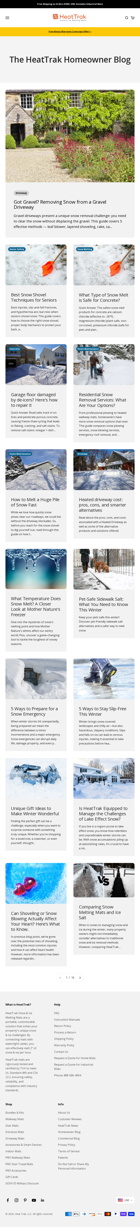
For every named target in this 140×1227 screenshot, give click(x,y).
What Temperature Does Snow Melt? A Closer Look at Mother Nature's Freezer (36, 606)
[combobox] (125, 1200)
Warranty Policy (64, 1045)
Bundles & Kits (14, 1112)
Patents (63, 1157)
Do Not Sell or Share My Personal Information (73, 1166)
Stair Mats (12, 1125)
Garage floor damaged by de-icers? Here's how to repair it (34, 399)
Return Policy (62, 1026)
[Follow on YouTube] (34, 1200)
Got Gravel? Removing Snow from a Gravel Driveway (60, 204)
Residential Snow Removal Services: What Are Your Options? (102, 399)
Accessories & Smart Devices (23, 1145)
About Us (64, 1112)
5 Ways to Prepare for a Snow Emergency (34, 711)
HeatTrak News (68, 1125)
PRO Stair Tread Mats (19, 1164)
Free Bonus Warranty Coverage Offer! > (70, 31)
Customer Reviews (70, 1119)
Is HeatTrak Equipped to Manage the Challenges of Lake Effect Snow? (103, 813)
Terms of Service (69, 1151)
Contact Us (61, 1052)
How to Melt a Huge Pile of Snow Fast (35, 502)
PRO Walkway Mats (17, 1157)
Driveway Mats (14, 1138)
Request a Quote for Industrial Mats (73, 1067)
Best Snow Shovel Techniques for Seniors (34, 297)
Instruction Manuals (67, 1019)
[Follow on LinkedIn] (42, 1200)
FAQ (56, 1013)
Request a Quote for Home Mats (75, 1058)
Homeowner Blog (69, 1132)
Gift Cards (11, 1177)
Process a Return (65, 1032)
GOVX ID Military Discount (22, 1183)
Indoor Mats (13, 1151)
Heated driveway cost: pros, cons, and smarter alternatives (102, 504)
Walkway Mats (14, 1119)
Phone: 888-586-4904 (67, 1075)
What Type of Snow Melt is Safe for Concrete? (103, 297)
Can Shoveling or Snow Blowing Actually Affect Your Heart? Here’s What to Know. (35, 921)
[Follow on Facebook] (7, 1200)
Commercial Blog (69, 1138)
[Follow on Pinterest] (25, 1200)
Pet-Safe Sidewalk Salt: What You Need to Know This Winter (103, 604)
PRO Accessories (15, 1170)
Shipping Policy (64, 1039)
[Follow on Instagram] (16, 1200)
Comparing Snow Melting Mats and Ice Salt (100, 912)
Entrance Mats (14, 1132)
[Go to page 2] (80, 977)
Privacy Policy (66, 1145)
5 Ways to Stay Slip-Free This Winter (102, 711)
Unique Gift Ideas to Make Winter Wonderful (35, 811)
